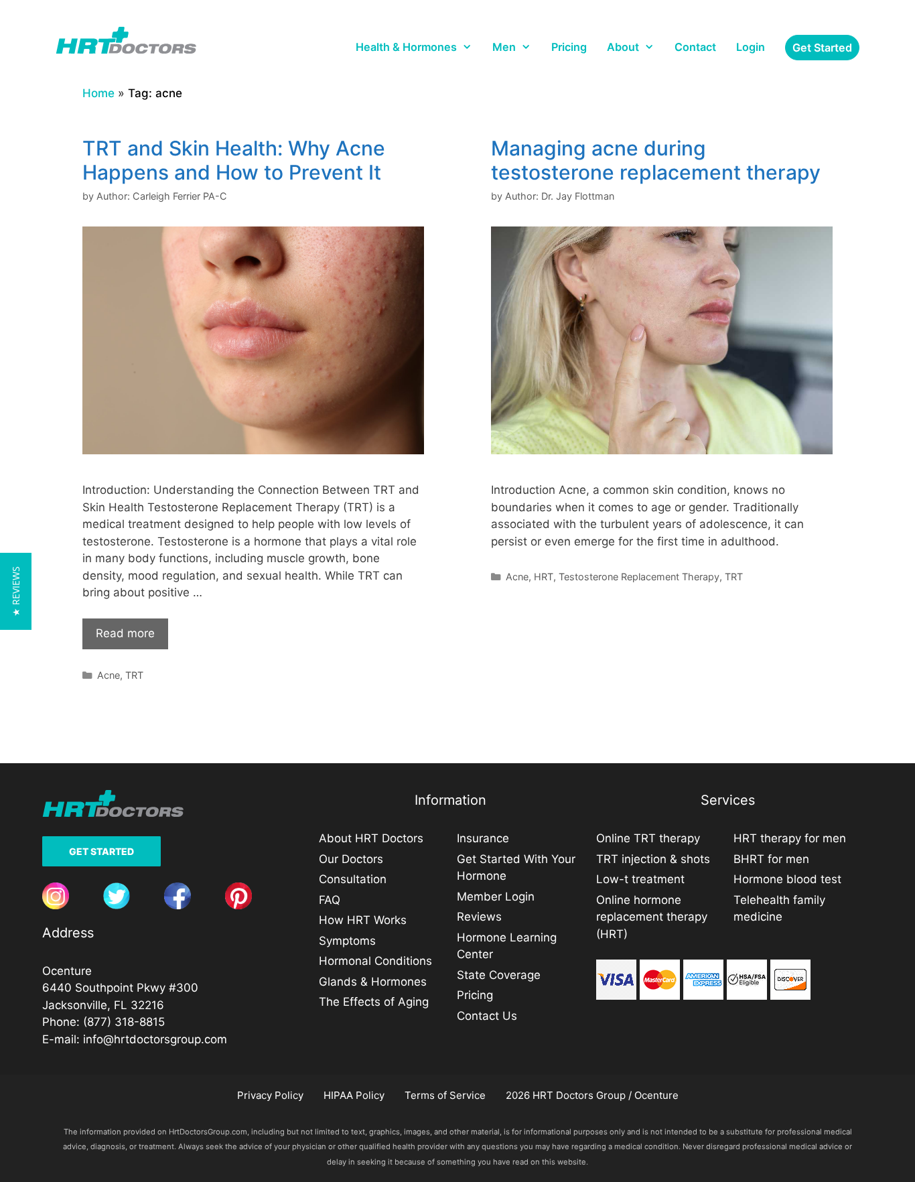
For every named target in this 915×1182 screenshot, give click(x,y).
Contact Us (487, 1016)
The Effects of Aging (374, 1001)
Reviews (479, 916)
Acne (108, 675)
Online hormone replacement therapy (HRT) (651, 917)
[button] (15, 591)
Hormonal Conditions (375, 961)
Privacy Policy (270, 1095)
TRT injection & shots (653, 859)
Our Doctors (351, 859)
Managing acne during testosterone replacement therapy (656, 160)
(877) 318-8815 (124, 1022)
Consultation (352, 879)
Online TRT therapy (648, 838)
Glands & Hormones (373, 981)
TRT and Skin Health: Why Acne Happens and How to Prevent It (233, 160)
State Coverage (499, 975)
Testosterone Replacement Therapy (639, 576)
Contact (695, 47)
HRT (543, 576)
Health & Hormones (406, 47)
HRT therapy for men (789, 838)
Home (98, 93)
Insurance (483, 838)
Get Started (101, 851)
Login (750, 47)
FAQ (329, 900)
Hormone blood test (787, 879)
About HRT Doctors (371, 838)
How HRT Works (363, 920)
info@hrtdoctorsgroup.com (155, 1039)
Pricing (569, 47)
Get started (822, 47)
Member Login (496, 896)
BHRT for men (771, 859)
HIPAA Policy (354, 1095)
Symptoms (347, 940)
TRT (134, 675)
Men (504, 47)
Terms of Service (445, 1095)
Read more (125, 633)
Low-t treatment (640, 879)
